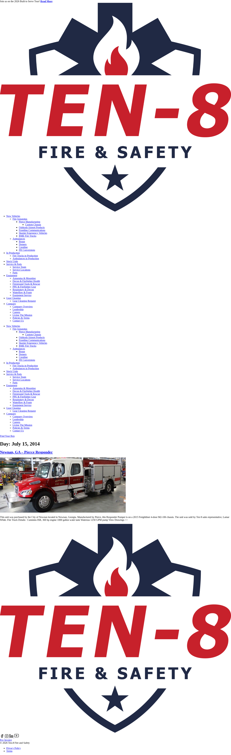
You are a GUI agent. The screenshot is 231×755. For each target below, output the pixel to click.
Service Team (19, 267)
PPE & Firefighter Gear (24, 286)
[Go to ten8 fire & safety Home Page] (115, 210)
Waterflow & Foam (22, 292)
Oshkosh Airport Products (32, 227)
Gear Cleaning (13, 298)
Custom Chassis (33, 224)
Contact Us (18, 320)
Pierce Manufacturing (29, 221)
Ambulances (19, 238)
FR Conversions (27, 250)
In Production (13, 253)
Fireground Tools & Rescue (26, 284)
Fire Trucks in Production (25, 255)
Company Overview (23, 306)
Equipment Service (22, 295)
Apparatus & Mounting (24, 278)
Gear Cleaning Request (24, 301)
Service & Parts (14, 264)
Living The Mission (22, 315)
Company (11, 303)
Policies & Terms (21, 318)
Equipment (11, 275)
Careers (16, 312)
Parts (15, 272)
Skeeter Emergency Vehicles (33, 233)
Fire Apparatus (20, 219)
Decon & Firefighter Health (26, 281)
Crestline (23, 247)
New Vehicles (13, 216)
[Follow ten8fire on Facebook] (2, 737)
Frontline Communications (32, 230)
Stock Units (12, 261)
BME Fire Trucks (27, 236)
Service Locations (21, 269)
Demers (23, 244)
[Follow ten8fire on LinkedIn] (11, 737)
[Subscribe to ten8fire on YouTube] (16, 737)
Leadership (18, 309)
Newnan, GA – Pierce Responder (26, 452)
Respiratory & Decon (23, 289)
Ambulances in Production (26, 258)
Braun (22, 241)
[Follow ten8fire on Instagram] (7, 737)
